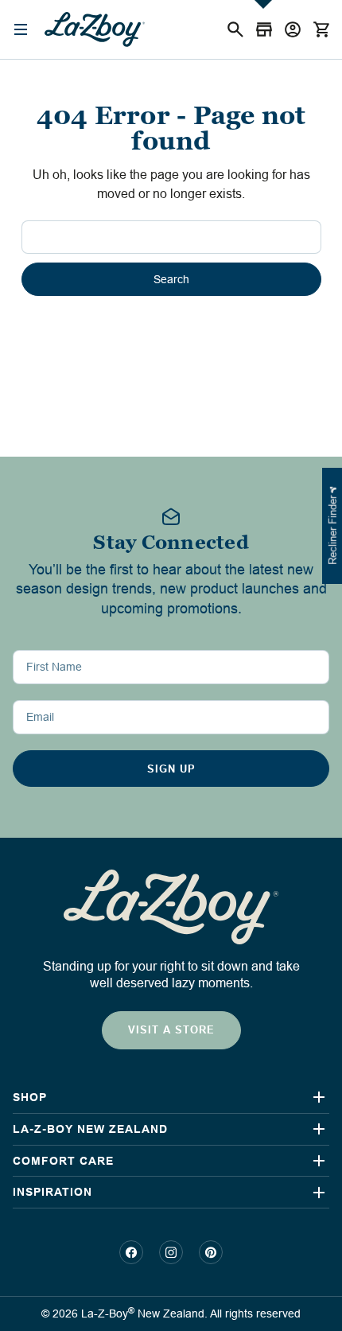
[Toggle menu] (22, 30)
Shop (30, 1097)
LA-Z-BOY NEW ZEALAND (90, 1129)
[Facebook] (131, 1252)
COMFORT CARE (63, 1160)
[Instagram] (171, 1252)
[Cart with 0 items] (321, 29)
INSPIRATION (52, 1191)
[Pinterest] (211, 1252)
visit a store (171, 1030)
